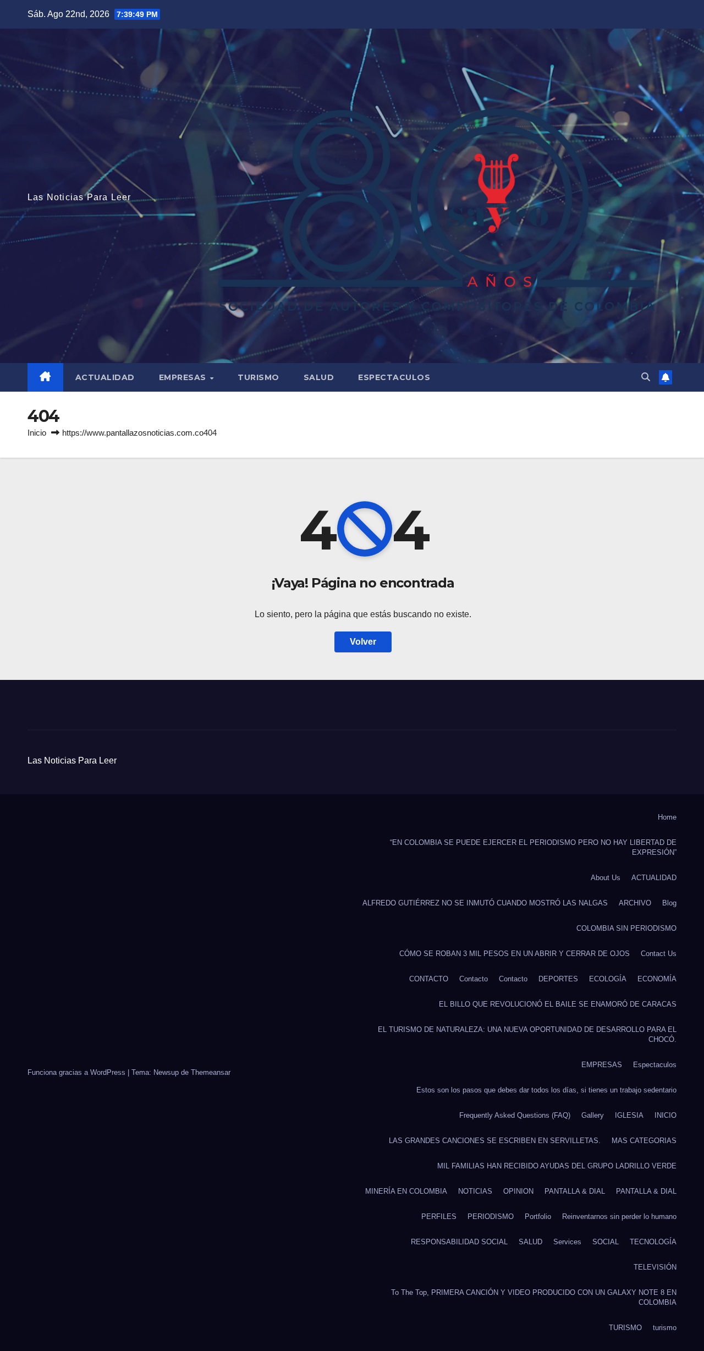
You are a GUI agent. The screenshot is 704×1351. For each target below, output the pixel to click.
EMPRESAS (184, 377)
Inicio (37, 432)
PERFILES (439, 1216)
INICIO (665, 1115)
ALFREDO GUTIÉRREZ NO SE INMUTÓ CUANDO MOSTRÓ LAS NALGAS (485, 903)
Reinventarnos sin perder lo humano (619, 1216)
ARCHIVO (635, 903)
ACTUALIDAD (105, 377)
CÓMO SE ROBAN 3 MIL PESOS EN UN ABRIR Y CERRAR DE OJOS (514, 953)
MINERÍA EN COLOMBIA (406, 1191)
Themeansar (210, 1072)
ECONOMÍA (656, 979)
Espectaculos (394, 377)
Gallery (592, 1115)
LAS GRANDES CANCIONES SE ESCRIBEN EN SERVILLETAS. (495, 1140)
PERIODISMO (491, 1216)
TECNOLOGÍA (653, 1242)
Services (567, 1242)
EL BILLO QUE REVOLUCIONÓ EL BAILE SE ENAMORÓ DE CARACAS (557, 1004)
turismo (664, 1327)
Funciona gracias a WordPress (78, 1072)
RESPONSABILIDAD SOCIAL (459, 1242)
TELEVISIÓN (655, 1267)
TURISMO (258, 377)
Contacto (473, 979)
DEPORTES (558, 979)
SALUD (319, 377)
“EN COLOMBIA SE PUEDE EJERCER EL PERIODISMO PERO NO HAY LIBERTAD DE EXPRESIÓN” (533, 847)
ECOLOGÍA (607, 979)
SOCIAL (605, 1242)
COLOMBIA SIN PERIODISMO (626, 928)
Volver (363, 641)
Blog (669, 903)
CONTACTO (428, 979)
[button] (645, 377)
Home (667, 817)
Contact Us (658, 953)
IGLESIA (629, 1115)
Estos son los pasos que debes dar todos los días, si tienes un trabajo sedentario (546, 1090)
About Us (605, 878)
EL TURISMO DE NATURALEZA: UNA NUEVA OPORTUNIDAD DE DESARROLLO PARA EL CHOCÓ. (527, 1034)
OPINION (518, 1191)
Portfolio (538, 1216)
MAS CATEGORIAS (644, 1140)
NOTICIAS (475, 1191)
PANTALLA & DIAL (574, 1191)
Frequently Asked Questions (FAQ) (514, 1115)
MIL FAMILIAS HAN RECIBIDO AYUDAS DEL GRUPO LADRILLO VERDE (556, 1166)
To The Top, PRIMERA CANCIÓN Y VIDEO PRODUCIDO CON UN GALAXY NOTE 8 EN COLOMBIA (533, 1297)
